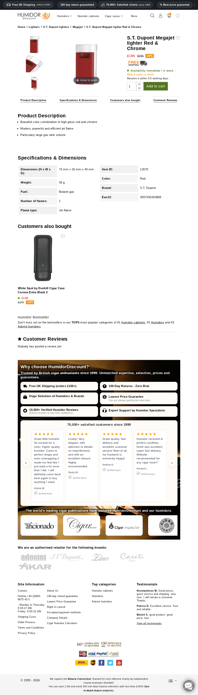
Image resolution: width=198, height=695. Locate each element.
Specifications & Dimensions (78, 100)
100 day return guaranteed (77, 4)
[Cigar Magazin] (166, 525)
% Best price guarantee (175, 4)
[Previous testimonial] (26, 463)
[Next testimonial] (172, 463)
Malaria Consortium (79, 679)
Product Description (33, 100)
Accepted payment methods (64, 612)
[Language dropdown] (173, 680)
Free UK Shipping (31, 4)
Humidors (157, 322)
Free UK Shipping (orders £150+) (53, 386)
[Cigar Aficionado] (39, 525)
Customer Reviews (165, 100)
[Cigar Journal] (81, 525)
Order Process (26, 622)
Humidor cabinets (133, 322)
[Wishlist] (177, 17)
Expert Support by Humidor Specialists (137, 410)
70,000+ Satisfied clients (128, 4)
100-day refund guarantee (62, 596)
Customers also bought (125, 100)
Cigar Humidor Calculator (62, 623)
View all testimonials (149, 623)
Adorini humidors (29, 326)
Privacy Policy (26, 633)
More (134, 16)
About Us (52, 590)
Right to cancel (56, 606)
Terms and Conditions (31, 627)
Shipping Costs (27, 616)
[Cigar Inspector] (124, 525)
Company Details (57, 617)
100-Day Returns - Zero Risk (129, 386)
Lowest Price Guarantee (126, 396)
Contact (22, 590)
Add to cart (155, 86)
